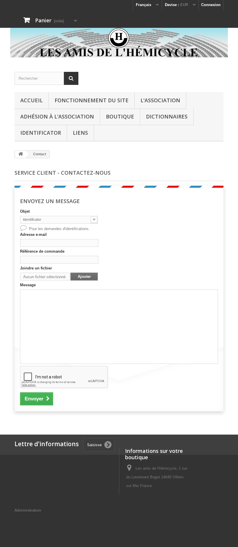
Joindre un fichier (36, 268)
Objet (25, 211)
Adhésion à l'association (57, 116)
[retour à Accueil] (20, 154)
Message (28, 285)
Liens (80, 132)
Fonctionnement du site (92, 100)
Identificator (40, 132)
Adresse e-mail (33, 234)
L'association (160, 100)
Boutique (120, 116)
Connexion (211, 5)
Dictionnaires (166, 116)
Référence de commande (42, 251)
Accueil (31, 100)
